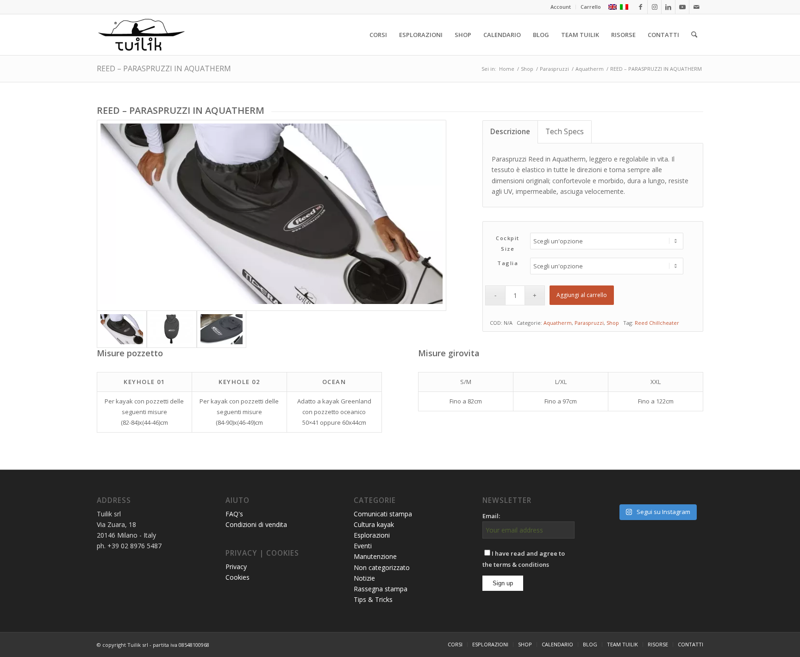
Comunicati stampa (383, 513)
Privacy (236, 566)
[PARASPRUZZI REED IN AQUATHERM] (271, 215)
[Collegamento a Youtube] (682, 7)
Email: (491, 516)
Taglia (507, 263)
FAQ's (234, 513)
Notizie (364, 578)
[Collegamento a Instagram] (654, 7)
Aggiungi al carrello (581, 295)
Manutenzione (375, 556)
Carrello (591, 6)
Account (560, 6)
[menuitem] (561, 7)
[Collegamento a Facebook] (640, 7)
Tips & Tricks (373, 599)
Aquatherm (558, 322)
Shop (612, 322)
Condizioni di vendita (256, 524)
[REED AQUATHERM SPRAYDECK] (172, 329)
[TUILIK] (141, 34)
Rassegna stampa (380, 588)
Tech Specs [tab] (564, 131)
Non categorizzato (382, 567)
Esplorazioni (372, 535)
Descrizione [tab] (510, 131)
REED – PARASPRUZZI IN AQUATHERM (164, 68)
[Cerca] (694, 34)
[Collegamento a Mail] (696, 7)
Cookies (237, 577)
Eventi (363, 545)
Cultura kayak (374, 524)
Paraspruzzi (589, 322)
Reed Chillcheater (657, 322)
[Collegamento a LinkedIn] (668, 7)
